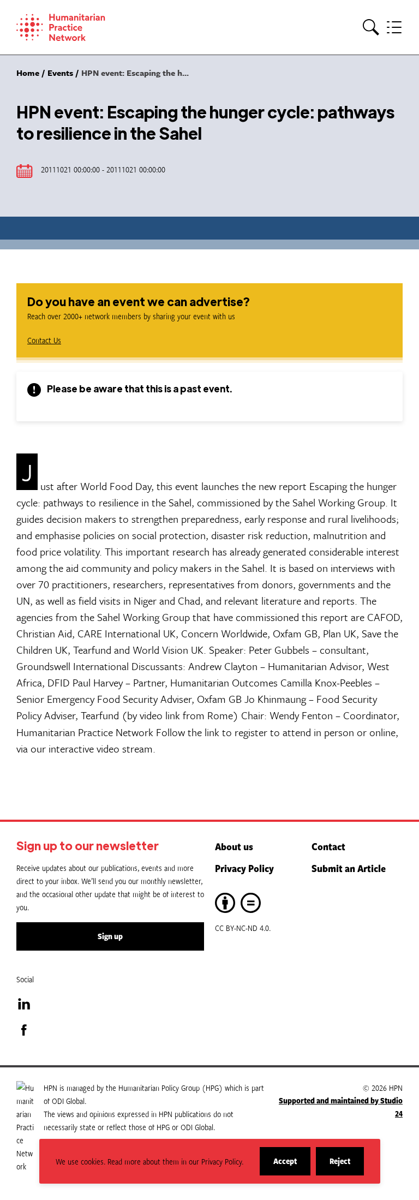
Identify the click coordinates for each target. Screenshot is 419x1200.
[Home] (76, 27)
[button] (371, 27)
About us (234, 846)
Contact (328, 846)
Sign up (110, 936)
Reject (347, 1165)
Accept (291, 1165)
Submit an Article (349, 868)
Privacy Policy (244, 868)
